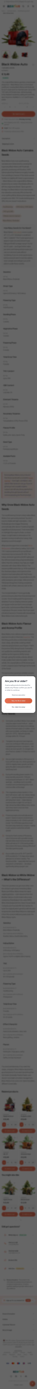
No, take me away (18, 707)
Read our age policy (18, 695)
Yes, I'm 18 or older (18, 701)
